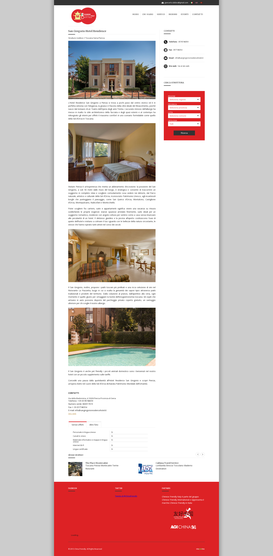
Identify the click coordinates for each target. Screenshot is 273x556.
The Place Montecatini (96, 463)
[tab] (78, 424)
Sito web (72, 413)
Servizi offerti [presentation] (78, 424)
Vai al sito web (183, 66)
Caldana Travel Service (167, 463)
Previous (198, 454)
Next (203, 454)
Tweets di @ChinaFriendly (126, 496)
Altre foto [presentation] (93, 424)
